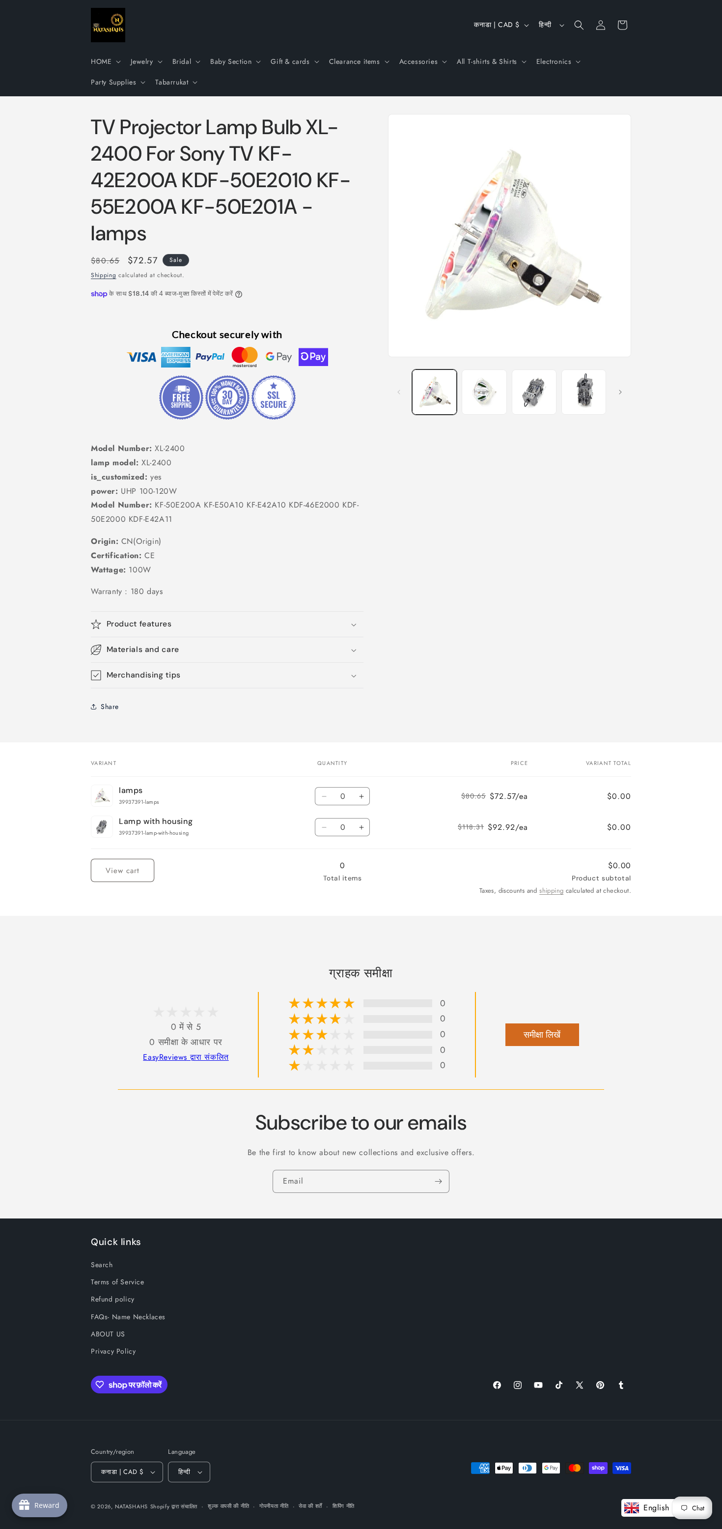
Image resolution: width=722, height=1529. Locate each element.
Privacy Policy (113, 1351)
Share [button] (110, 706)
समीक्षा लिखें (542, 1034)
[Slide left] (399, 392)
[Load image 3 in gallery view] (534, 391)
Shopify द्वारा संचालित (174, 1506)
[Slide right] (620, 392)
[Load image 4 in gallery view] (583, 391)
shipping (551, 890)
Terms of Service (117, 1282)
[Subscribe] (438, 1181)
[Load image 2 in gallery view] (484, 391)
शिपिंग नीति (344, 1506)
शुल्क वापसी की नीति (228, 1506)
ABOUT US (108, 1334)
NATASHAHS (131, 1506)
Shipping (103, 275)
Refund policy (113, 1299)
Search (102, 1265)
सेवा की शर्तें (310, 1506)
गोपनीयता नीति (274, 1506)
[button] (105, 61)
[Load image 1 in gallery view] (434, 391)
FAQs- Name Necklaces (128, 1317)
